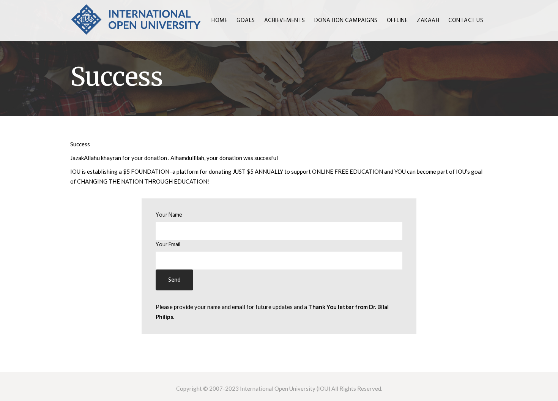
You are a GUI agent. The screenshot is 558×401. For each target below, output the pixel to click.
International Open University (277, 388)
